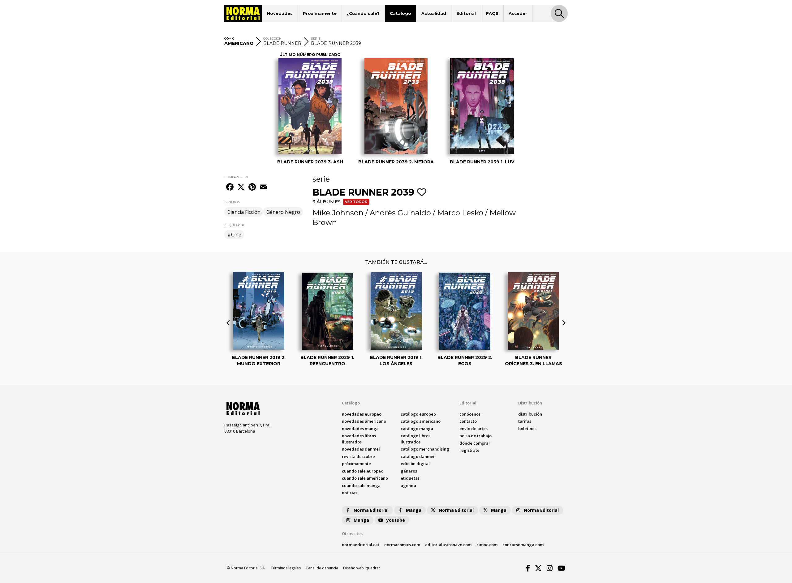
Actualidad (433, 13)
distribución (530, 414)
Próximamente (320, 13)
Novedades (280, 13)
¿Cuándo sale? (363, 13)
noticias (349, 492)
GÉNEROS (232, 202)
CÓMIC (229, 39)
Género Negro (283, 212)
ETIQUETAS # (234, 225)
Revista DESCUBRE (358, 456)
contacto (468, 421)
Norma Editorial (371, 510)
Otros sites (352, 533)
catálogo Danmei (417, 456)
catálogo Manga (417, 428)
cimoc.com (486, 544)
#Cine (234, 234)
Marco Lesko (460, 212)
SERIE (316, 39)
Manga (413, 510)
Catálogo (400, 13)
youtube (395, 520)
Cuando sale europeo (362, 471)
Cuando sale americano (365, 478)
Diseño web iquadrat (361, 568)
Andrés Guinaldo (400, 212)
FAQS (492, 13)
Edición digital (415, 463)
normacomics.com (402, 544)
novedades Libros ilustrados (359, 439)
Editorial (466, 13)
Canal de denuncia (322, 568)
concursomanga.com (523, 544)
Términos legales (286, 568)
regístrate (469, 450)
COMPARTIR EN (236, 177)
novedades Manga (360, 428)
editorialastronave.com (448, 544)
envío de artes (473, 428)
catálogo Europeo (418, 414)
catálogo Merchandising (425, 449)
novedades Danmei (361, 449)
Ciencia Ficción (243, 212)
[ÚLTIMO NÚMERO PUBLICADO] (310, 106)
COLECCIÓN (272, 39)
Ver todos (356, 202)
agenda (408, 485)
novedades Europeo (361, 414)
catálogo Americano (421, 421)
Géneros (409, 471)
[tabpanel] (310, 111)
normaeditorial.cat (360, 544)
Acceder (518, 13)
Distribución (530, 403)
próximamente (356, 463)
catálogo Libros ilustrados (415, 439)
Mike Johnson (338, 212)
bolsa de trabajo (475, 435)
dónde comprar (474, 443)
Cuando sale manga (361, 485)
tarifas (524, 421)
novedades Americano (364, 421)
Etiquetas (410, 478)
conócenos (469, 414)
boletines (527, 428)
